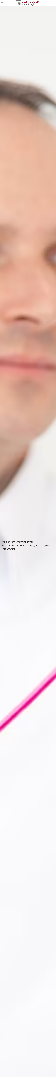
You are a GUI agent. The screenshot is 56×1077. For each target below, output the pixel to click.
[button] (2, 3)
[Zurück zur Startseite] (28, 3)
